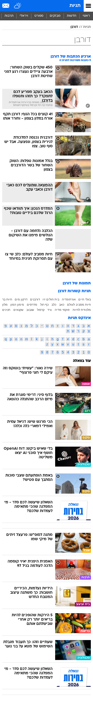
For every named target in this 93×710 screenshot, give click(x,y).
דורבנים (35, 299)
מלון (5, 304)
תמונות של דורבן (77, 283)
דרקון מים (21, 299)
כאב (61, 304)
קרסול (41, 309)
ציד (49, 309)
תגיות (74, 5)
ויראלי (24, 16)
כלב (53, 304)
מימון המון (17, 304)
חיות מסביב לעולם (79, 304)
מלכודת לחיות (82, 309)
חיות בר (7, 299)
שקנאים (18, 309)
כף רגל (44, 304)
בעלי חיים (84, 299)
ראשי (86, 16)
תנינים (6, 309)
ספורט (38, 16)
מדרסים (32, 304)
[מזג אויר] (18, 6)
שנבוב (30, 309)
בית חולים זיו (51, 299)
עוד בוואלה (82, 361)
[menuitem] (71, 16)
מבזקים (55, 16)
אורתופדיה (69, 299)
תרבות (9, 16)
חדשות (71, 16)
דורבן (74, 27)
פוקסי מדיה (62, 309)
